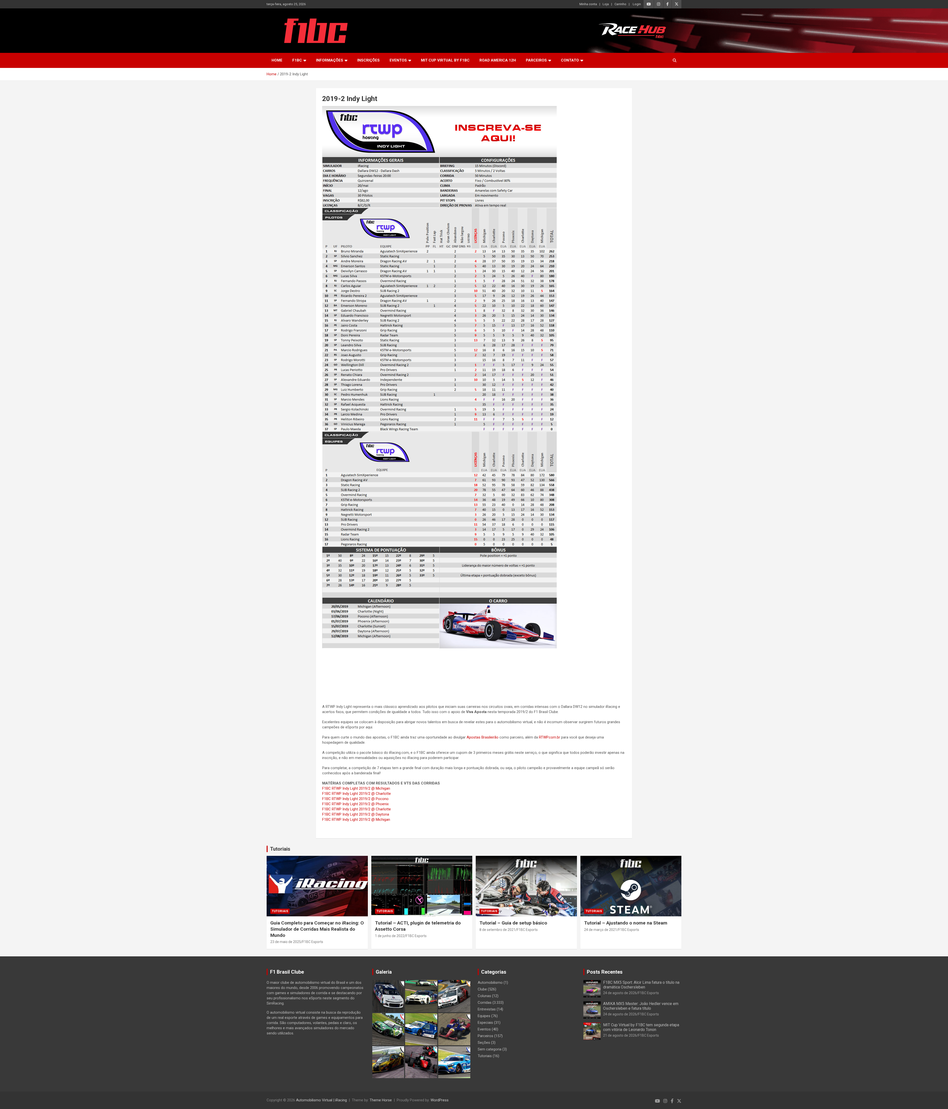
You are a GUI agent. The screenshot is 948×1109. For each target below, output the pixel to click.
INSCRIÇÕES (368, 60)
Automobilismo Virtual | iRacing (321, 1100)
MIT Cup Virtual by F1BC (445, 60)
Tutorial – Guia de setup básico (513, 923)
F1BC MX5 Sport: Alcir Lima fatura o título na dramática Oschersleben (641, 984)
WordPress (440, 1100)
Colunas (484, 996)
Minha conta (588, 4)
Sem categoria (489, 1049)
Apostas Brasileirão (482, 737)
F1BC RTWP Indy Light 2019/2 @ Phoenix (355, 804)
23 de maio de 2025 (285, 942)
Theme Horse (381, 1100)
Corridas (485, 1002)
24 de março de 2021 (600, 930)
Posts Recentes (605, 972)
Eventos (398, 60)
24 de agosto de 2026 (620, 993)
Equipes (484, 1016)
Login (637, 4)
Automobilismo (490, 982)
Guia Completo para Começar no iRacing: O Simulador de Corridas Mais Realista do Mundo (317, 929)
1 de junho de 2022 (389, 936)
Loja (606, 4)
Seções (484, 1042)
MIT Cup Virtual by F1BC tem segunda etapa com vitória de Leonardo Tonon (641, 1027)
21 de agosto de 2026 (620, 1035)
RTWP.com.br (549, 737)
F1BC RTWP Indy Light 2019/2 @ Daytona (355, 814)
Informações (329, 60)
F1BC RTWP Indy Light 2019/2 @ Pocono (355, 799)
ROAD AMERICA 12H (497, 60)
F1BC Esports (312, 942)
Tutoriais (280, 849)
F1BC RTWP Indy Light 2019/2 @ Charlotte (356, 793)
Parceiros (536, 60)
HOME (277, 60)
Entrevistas (487, 1009)
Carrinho (620, 4)
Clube (482, 989)
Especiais (485, 1022)
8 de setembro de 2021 (497, 930)
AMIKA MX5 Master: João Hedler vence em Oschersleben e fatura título (640, 1006)
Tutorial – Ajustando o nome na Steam (625, 923)
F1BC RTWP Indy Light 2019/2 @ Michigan (356, 788)
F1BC (297, 60)
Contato (570, 60)
